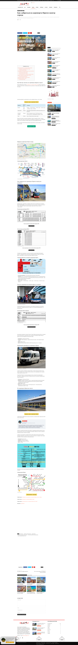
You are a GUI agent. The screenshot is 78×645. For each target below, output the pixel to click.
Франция (28, 7)
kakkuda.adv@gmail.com (26, 635)
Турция (37, 7)
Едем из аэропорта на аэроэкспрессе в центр (24, 75)
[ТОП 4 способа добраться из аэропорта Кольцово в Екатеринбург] (34, 628)
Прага (36, 0)
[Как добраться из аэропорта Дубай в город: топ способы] (49, 113)
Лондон (43, 0)
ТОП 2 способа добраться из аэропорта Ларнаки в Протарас (56, 66)
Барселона (30, 0)
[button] (60, 7)
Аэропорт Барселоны (48, 642)
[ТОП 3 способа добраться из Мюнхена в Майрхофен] (21, 580)
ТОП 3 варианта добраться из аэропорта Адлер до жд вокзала (41, 624)
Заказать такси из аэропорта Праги (31, 414)
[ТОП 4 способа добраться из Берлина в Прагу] (50, 86)
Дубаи (28, 0)
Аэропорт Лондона (43, 642)
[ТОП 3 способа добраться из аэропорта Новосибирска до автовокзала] (49, 117)
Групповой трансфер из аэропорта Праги (24, 77)
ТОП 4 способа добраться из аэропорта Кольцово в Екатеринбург (41, 628)
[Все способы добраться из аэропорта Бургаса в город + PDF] (49, 121)
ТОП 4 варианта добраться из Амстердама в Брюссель (56, 78)
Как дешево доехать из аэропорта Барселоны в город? (29, 501)
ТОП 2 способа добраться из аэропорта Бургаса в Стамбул (56, 74)
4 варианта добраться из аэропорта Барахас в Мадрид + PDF (53, 108)
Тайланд (41, 7)
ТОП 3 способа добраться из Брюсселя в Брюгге (56, 82)
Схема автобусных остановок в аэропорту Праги (26, 74)
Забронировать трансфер (31, 494)
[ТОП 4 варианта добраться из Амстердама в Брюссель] (50, 78)
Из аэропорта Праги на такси (22, 78)
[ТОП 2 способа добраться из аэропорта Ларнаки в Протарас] (31, 589)
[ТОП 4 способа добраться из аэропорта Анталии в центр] (34, 633)
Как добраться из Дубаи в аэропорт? (22, 571)
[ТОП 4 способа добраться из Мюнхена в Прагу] (41, 580)
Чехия (33, 7)
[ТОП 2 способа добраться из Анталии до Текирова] (41, 589)
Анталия (38, 591)
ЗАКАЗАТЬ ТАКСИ (9, 642)
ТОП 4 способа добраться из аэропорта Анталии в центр (41, 632)
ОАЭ (24, 7)
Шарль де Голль (38, 642)
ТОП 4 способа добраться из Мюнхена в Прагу (56, 58)
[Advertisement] (31, 26)
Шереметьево (48, 0)
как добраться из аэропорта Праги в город (33, 84)
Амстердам (33, 0)
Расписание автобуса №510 (23, 73)
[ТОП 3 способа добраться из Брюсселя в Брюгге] (50, 82)
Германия (55, 7)
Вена (40, 0)
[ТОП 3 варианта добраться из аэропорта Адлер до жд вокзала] (34, 624)
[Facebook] (57, 0)
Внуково (51, 0)
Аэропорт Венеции (38, 643)
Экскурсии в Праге (31, 126)
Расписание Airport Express (23, 76)
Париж (26, 0)
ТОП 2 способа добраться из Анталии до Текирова (56, 70)
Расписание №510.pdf (31, 250)
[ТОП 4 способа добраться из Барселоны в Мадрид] (21, 589)
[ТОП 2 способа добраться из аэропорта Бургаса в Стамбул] (50, 74)
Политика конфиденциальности (40, 644)
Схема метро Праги (22, 79)
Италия (46, 7)
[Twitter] (60, 0)
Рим (53, 0)
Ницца (45, 0)
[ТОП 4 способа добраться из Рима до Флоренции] (31, 580)
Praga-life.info (22, 503)
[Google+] (58, 0)
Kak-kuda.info (52, 110)
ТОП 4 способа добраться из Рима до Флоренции (56, 54)
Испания (50, 7)
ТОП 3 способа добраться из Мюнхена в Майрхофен (56, 50)
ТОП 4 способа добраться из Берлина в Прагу (56, 86)
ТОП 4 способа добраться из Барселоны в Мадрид (56, 62)
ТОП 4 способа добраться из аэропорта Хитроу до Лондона (40, 572)
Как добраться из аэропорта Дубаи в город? (28, 499)
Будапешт (38, 0)
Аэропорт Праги (43, 643)
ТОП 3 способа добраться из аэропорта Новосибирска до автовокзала (55, 117)
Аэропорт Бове (48, 643)
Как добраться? (20, 7)
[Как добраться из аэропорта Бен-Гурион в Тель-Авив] (49, 124)
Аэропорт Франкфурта (55, 642)
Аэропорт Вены (57, 643)
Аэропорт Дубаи (52, 643)
